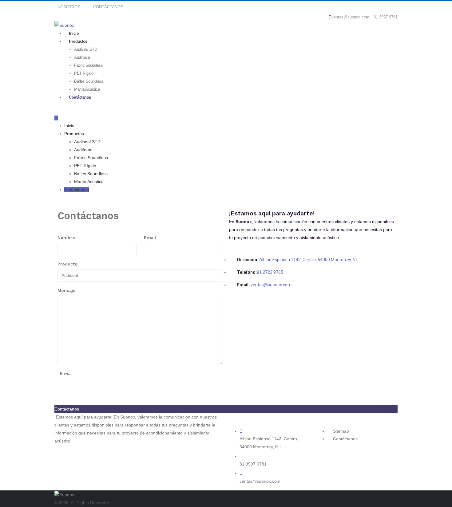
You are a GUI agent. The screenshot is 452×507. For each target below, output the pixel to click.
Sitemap (340, 431)
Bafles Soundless (91, 173)
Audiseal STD (85, 49)
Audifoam (82, 57)
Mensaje (66, 290)
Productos (78, 41)
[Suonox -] (64, 494)
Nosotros (68, 7)
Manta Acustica (89, 181)
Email (150, 237)
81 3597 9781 (385, 17)
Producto (67, 263)
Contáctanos (108, 7)
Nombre (66, 237)
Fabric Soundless (88, 65)
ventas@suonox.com (350, 17)
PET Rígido (83, 73)
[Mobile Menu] (56, 118)
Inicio (69, 125)
